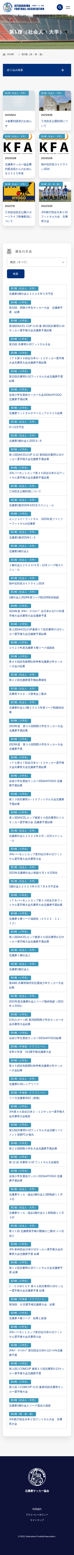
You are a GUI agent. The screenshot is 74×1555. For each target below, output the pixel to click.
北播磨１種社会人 (19, 955)
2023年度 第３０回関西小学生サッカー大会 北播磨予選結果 (36, 728)
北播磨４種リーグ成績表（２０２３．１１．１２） (35, 921)
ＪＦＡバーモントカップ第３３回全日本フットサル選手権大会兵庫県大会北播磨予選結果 (35, 903)
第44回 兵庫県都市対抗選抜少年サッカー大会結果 (36, 985)
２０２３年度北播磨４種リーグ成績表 (31, 647)
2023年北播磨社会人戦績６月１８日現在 (33, 872)
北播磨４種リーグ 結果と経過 (27, 1318)
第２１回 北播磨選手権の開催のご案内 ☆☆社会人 (36, 1233)
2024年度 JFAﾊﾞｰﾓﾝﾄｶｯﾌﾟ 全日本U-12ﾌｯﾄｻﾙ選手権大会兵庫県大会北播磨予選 (36, 613)
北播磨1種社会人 (19, 551)
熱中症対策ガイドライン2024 (26, 583)
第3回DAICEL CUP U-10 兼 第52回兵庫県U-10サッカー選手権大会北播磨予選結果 (36, 328)
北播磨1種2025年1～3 (22, 537)
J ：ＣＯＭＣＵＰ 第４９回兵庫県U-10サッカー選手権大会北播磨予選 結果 (36, 1288)
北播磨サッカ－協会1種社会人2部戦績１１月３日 (36, 1197)
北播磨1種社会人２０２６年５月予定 (31, 293)
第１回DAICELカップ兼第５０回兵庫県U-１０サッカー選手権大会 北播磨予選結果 (36, 820)
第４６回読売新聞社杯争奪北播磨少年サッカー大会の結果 (35, 664)
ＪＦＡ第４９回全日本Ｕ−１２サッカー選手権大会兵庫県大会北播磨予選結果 (36, 360)
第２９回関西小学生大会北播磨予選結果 (33, 1148)
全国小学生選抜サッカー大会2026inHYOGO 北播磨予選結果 (36, 397)
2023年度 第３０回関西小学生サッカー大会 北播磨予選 (36, 747)
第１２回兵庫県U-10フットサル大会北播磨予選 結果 (36, 1270)
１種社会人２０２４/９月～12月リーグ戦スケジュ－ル (36, 567)
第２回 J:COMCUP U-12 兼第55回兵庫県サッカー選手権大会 (36, 1389)
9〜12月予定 (16, 427)
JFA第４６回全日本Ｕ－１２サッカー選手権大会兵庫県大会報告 (37, 1114)
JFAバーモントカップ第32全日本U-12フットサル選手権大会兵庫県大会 (35, 1334)
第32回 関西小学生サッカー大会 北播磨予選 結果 (36, 310)
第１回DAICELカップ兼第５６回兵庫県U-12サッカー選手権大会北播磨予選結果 (36, 939)
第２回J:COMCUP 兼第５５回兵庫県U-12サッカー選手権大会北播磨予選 (36, 1371)
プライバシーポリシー (37, 1514)
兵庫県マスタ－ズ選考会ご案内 (27, 693)
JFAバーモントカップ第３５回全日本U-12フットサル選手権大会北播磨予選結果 (37, 475)
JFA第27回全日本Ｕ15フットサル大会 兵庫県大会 (35, 1421)
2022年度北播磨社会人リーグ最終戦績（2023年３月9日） (36, 1004)
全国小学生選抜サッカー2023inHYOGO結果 (35, 1038)
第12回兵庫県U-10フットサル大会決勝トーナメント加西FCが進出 (36, 1132)
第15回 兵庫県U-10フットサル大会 (29, 344)
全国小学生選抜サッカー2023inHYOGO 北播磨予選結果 (35, 1178)
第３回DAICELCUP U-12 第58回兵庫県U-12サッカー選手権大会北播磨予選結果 (36, 457)
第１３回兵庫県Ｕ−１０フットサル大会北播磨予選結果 (36, 801)
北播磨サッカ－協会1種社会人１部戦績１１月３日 (36, 1215)
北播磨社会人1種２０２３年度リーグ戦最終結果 (36, 710)
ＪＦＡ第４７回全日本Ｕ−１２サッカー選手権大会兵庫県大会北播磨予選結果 (36, 765)
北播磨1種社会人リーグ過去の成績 (30, 1405)
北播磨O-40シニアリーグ (24, 1084)
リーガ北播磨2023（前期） (25, 1098)
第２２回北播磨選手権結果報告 (27, 680)
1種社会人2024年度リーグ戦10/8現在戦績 (34, 597)
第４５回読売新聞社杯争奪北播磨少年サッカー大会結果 (35, 1068)
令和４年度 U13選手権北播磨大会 (30, 1051)
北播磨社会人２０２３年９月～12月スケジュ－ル (36, 838)
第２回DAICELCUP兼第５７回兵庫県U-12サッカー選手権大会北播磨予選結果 (37, 632)
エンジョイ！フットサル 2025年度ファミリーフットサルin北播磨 (36, 521)
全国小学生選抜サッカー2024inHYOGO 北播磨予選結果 (35, 783)
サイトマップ (37, 1520)
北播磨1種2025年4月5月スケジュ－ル (31, 505)
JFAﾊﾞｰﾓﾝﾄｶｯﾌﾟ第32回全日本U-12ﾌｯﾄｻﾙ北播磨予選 (35, 1353)
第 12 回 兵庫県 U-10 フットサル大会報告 (34, 1162)
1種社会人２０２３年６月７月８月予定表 (34, 886)
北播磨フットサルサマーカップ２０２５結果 (35, 413)
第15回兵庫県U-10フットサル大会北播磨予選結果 (36, 379)
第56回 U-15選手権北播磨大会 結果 (32, 1304)
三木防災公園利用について (25, 491)
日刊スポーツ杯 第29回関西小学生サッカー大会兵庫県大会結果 (36, 1022)
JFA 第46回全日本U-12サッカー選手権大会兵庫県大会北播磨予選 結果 (36, 1252)
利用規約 (37, 1509)
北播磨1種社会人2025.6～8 (25, 440)
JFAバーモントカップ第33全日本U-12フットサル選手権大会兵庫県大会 (35, 856)
